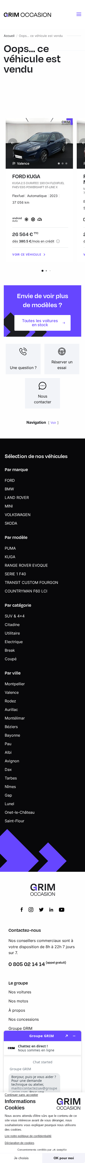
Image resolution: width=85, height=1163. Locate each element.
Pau (8, 743)
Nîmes (10, 786)
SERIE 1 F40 (15, 574)
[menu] (79, 14)
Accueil (9, 36)
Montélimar (15, 718)
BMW (9, 489)
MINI (9, 506)
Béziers (11, 726)
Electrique (14, 641)
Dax (8, 769)
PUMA (10, 548)
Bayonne (12, 735)
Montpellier (15, 683)
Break (10, 650)
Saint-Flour (14, 820)
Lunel (9, 803)
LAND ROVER (17, 497)
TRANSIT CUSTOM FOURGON (31, 582)
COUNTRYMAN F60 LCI (26, 591)
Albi (8, 752)
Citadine (12, 624)
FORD (10, 480)
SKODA (11, 523)
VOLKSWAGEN (17, 514)
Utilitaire (12, 633)
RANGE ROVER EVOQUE (26, 565)
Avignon (12, 761)
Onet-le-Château (19, 812)
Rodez (10, 701)
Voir (53, 422)
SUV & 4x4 (15, 616)
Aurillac (11, 709)
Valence (12, 692)
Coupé (11, 658)
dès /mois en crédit (33, 241)
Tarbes (11, 778)
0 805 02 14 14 (26, 964)
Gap (8, 795)
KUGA (10, 556)
